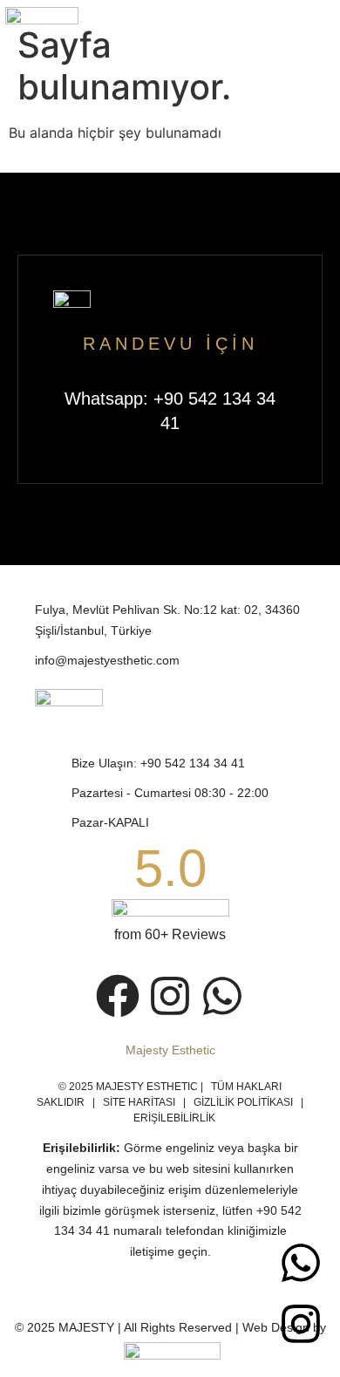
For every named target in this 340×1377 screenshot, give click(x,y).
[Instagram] (301, 1324)
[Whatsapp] (301, 1263)
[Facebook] (117, 996)
